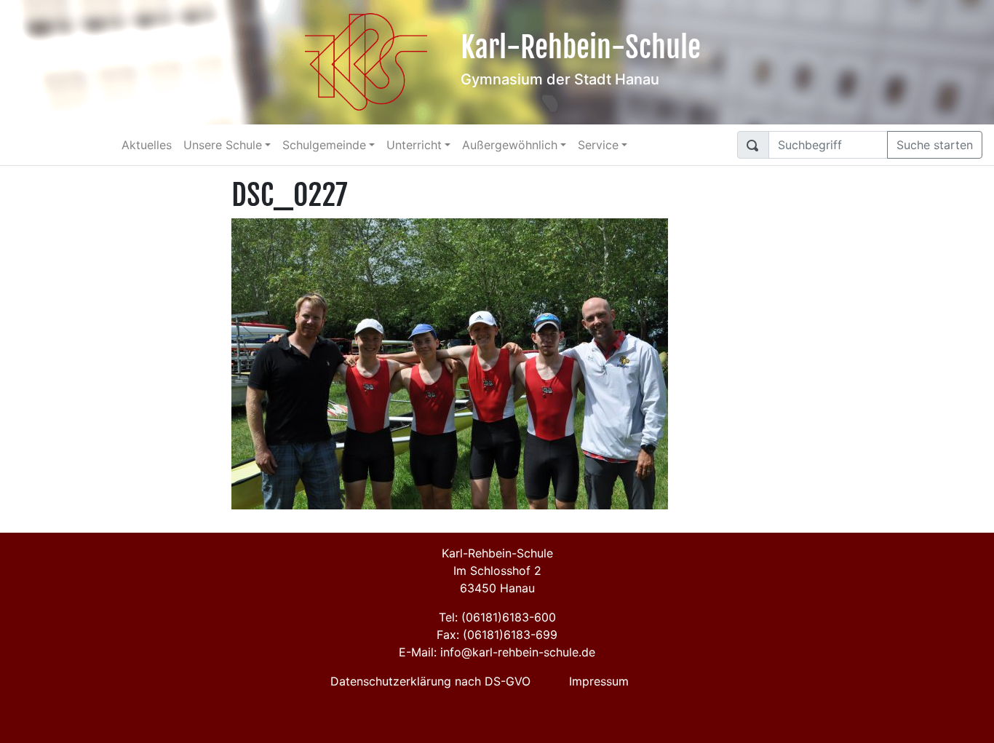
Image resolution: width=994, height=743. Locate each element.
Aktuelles (147, 145)
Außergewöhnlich (509, 145)
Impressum (599, 681)
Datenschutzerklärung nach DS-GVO (430, 681)
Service (598, 145)
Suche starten (934, 145)
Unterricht (414, 145)
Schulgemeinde (324, 145)
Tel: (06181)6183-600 (497, 617)
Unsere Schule (222, 145)
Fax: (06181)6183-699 (497, 634)
